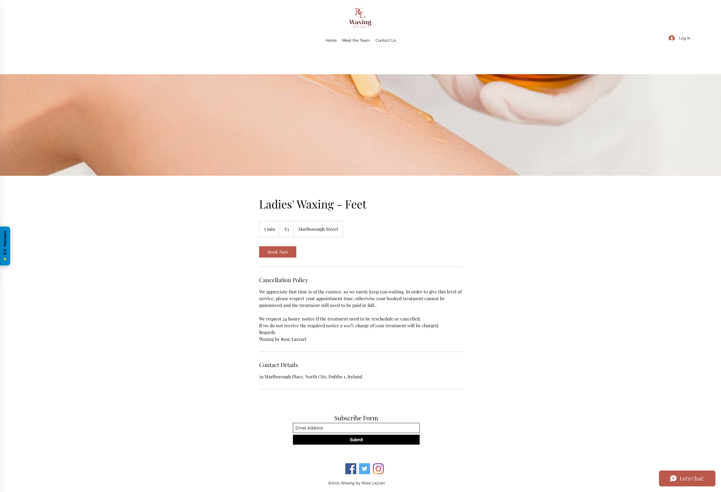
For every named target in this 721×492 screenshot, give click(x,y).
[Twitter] (364, 468)
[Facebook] (350, 468)
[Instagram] (378, 468)
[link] (277, 252)
